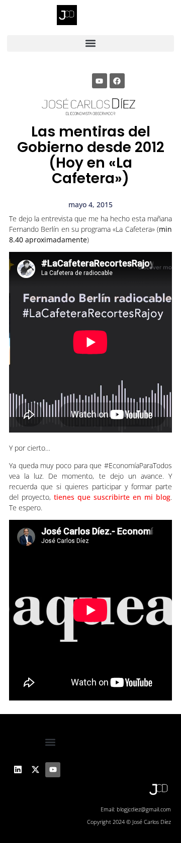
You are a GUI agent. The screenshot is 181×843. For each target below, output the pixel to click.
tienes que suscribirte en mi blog (112, 497)
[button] (90, 43)
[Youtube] (99, 80)
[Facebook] (117, 80)
